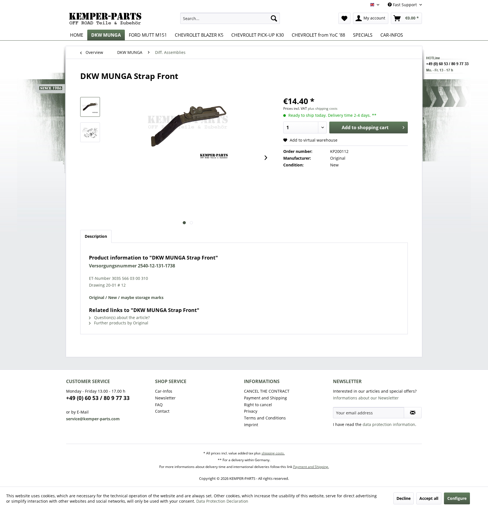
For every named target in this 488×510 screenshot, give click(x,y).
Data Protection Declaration (222, 501)
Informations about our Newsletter (366, 398)
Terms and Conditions (265, 418)
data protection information (389, 424)
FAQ (159, 404)
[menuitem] (230, 18)
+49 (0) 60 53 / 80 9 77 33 (98, 398)
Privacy (250, 411)
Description (96, 236)
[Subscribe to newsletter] (413, 412)
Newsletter (165, 398)
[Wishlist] (344, 18)
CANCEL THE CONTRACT (266, 391)
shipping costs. (273, 453)
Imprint (251, 424)
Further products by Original (120, 323)
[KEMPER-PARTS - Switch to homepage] (107, 20)
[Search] (274, 18)
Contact (162, 411)
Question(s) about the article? (121, 317)
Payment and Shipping (265, 398)
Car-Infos (163, 391)
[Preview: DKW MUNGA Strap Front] (90, 107)
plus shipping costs (322, 108)
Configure (457, 498)
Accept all (428, 498)
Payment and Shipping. (311, 466)
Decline (403, 498)
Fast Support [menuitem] (405, 4)
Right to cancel (258, 404)
